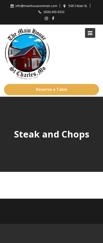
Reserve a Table (51, 89)
